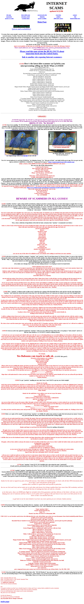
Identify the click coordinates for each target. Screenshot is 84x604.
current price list (42, 15)
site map (8, 15)
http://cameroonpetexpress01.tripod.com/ (61, 162)
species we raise (9, 18)
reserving (58, 15)
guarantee (9, 16)
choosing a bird (25, 16)
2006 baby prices (58, 18)
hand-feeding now (75, 18)
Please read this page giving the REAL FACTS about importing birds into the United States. (42, 52)
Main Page (42, 22)
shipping (42, 16)
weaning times (26, 18)
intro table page (25, 15)
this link (25, 155)
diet (75, 16)
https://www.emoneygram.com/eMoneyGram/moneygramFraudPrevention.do (48, 187)
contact (75, 15)
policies (59, 16)
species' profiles (42, 18)
